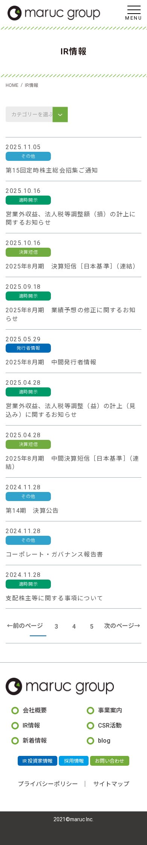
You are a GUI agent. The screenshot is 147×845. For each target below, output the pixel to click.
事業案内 (110, 710)
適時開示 (28, 200)
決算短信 (28, 252)
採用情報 (74, 761)
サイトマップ (111, 784)
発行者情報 (28, 348)
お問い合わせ (109, 761)
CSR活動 (110, 725)
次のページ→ (122, 625)
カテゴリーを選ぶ (33, 114)
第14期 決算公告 (32, 510)
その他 (28, 156)
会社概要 (35, 710)
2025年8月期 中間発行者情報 (51, 362)
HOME (12, 85)
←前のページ (25, 625)
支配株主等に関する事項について (54, 598)
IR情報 (31, 725)
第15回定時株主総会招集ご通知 (52, 170)
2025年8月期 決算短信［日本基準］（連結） (72, 266)
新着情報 (35, 740)
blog (104, 740)
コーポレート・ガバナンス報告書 (54, 554)
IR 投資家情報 (37, 761)
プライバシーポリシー (48, 784)
